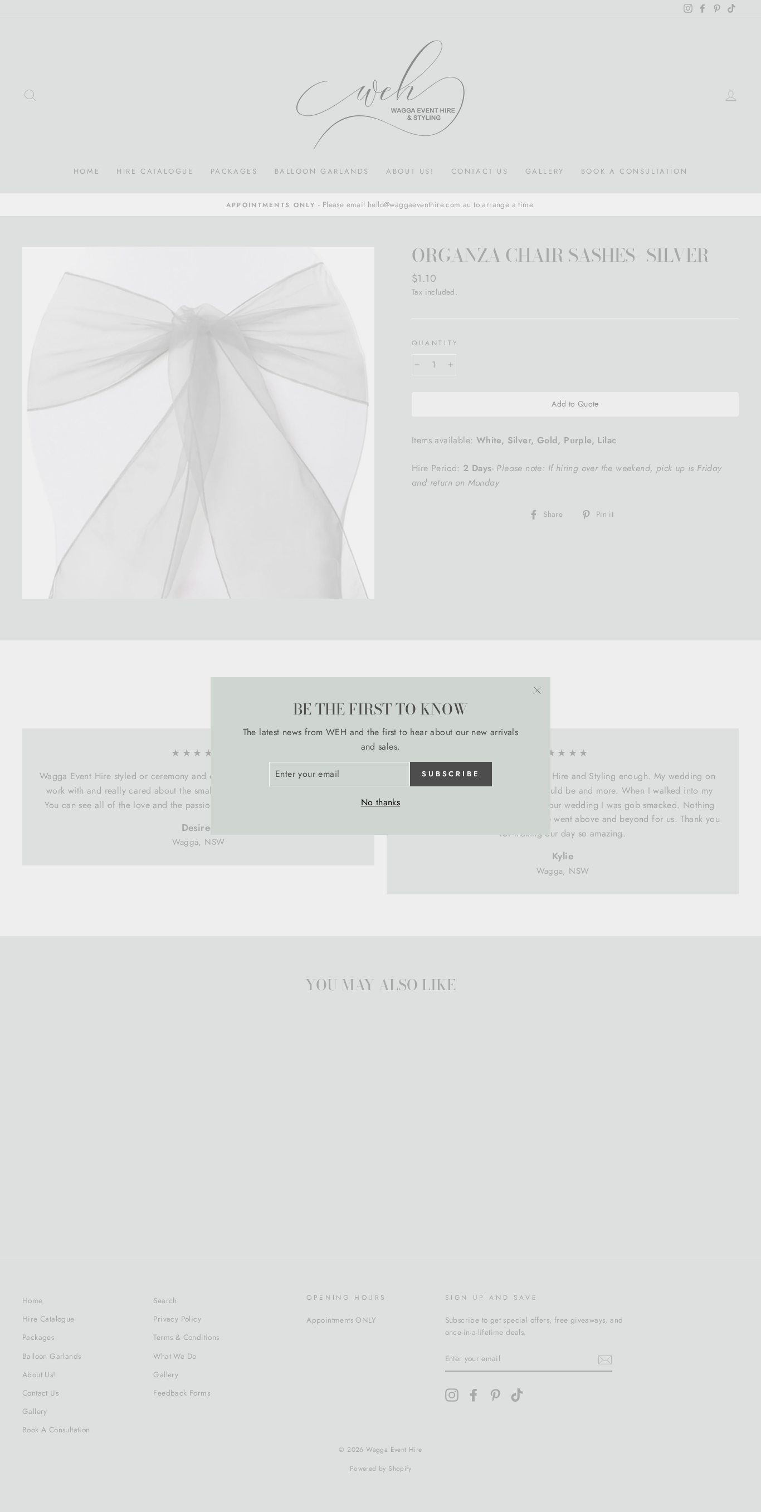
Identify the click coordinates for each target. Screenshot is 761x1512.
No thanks (381, 802)
